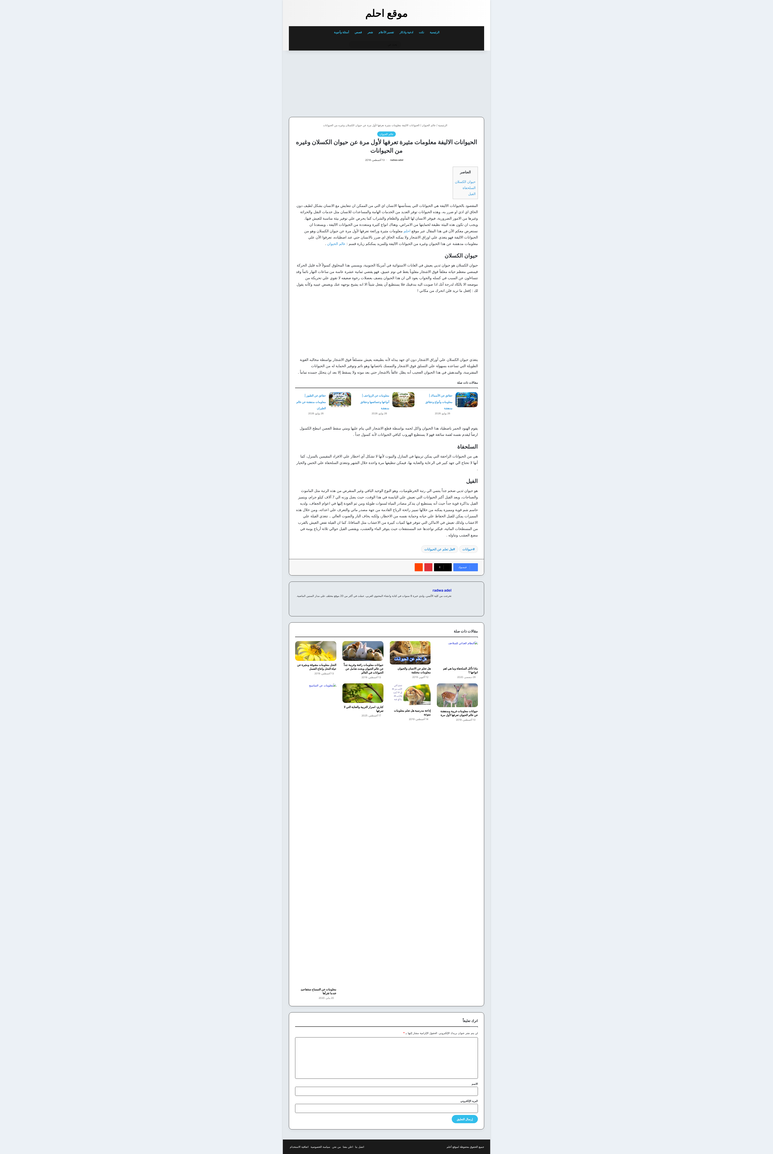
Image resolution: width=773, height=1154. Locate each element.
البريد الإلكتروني (469, 1100)
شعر (370, 32)
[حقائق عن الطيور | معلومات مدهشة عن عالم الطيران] (340, 399)
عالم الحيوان (429, 125)
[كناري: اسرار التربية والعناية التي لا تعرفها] (363, 693)
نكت (421, 32)
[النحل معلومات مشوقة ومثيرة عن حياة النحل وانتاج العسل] (315, 651)
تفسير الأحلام (386, 32)
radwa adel (396, 159)
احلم (407, 231)
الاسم (475, 1083)
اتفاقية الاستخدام (299, 1146)
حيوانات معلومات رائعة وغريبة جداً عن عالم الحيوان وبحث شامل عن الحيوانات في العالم (363, 668)
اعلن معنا (348, 1146)
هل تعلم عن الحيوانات (438, 549)
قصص (358, 32)
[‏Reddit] (419, 567)
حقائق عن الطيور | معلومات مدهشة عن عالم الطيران (311, 402)
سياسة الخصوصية (320, 1146)
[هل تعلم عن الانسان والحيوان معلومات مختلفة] (410, 652)
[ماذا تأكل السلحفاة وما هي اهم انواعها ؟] (457, 652)
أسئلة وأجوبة (341, 32)
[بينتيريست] (428, 567)
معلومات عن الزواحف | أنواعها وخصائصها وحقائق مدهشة (374, 402)
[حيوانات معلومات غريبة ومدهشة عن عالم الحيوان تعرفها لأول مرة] (457, 695)
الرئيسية (435, 32)
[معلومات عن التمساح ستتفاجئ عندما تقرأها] (315, 834)
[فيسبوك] (449, 602)
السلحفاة (469, 188)
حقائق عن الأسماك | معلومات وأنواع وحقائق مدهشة (439, 402)
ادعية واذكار (406, 32)
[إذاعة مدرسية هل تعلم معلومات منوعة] (410, 695)
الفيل (472, 194)
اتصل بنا (359, 1146)
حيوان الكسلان (465, 182)
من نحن (336, 1146)
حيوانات (467, 549)
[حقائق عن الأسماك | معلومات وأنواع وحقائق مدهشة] (467, 399)
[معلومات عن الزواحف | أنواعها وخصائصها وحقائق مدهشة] (403, 399)
